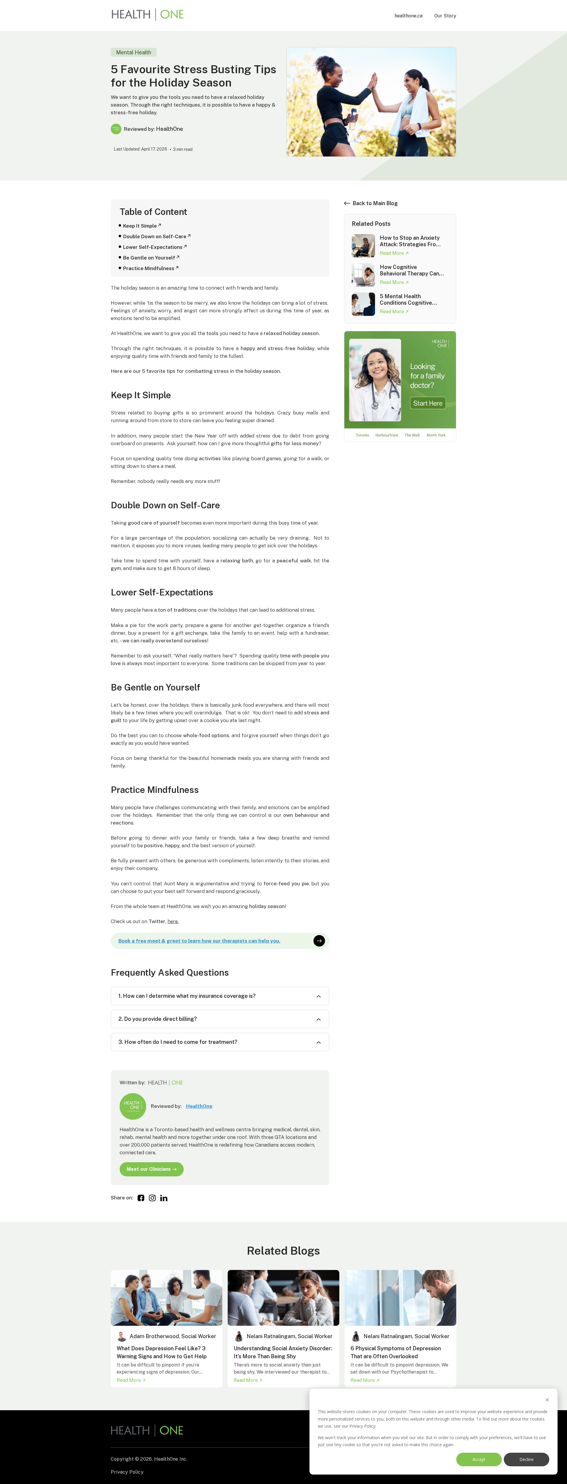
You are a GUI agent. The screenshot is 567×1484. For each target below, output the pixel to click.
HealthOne (199, 1106)
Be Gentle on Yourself (149, 258)
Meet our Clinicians (149, 1169)
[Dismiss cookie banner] (547, 1400)
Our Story (445, 16)
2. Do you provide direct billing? (157, 1019)
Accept (478, 1459)
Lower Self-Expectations (153, 247)
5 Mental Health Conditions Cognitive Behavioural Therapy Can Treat (411, 299)
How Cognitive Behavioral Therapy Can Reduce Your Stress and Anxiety (410, 270)
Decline (526, 1459)
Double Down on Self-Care (154, 236)
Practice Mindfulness (148, 268)
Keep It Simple (140, 226)
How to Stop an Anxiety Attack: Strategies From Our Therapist (410, 241)
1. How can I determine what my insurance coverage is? (187, 996)
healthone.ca (409, 16)
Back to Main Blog (375, 203)
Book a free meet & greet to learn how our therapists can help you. (199, 941)
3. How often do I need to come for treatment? (177, 1042)
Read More (392, 253)
